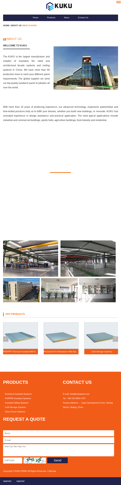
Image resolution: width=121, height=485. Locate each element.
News (66, 17)
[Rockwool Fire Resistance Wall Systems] (61, 336)
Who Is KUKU (30, 25)
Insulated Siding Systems (16, 403)
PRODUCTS (15, 382)
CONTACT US (77, 382)
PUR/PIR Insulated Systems (18, 398)
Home (35, 17)
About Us (16, 25)
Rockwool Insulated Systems (18, 394)
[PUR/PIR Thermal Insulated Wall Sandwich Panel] (20, 336)
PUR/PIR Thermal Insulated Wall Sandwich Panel (20, 351)
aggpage (20, 481)
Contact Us (83, 17)
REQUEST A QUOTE (24, 419)
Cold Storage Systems (101, 351)
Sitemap (52, 471)
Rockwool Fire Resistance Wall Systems (61, 351)
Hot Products (15, 314)
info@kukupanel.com (80, 394)
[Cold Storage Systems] (101, 336)
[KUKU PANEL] (60, 6)
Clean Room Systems (15, 411)
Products (51, 17)
